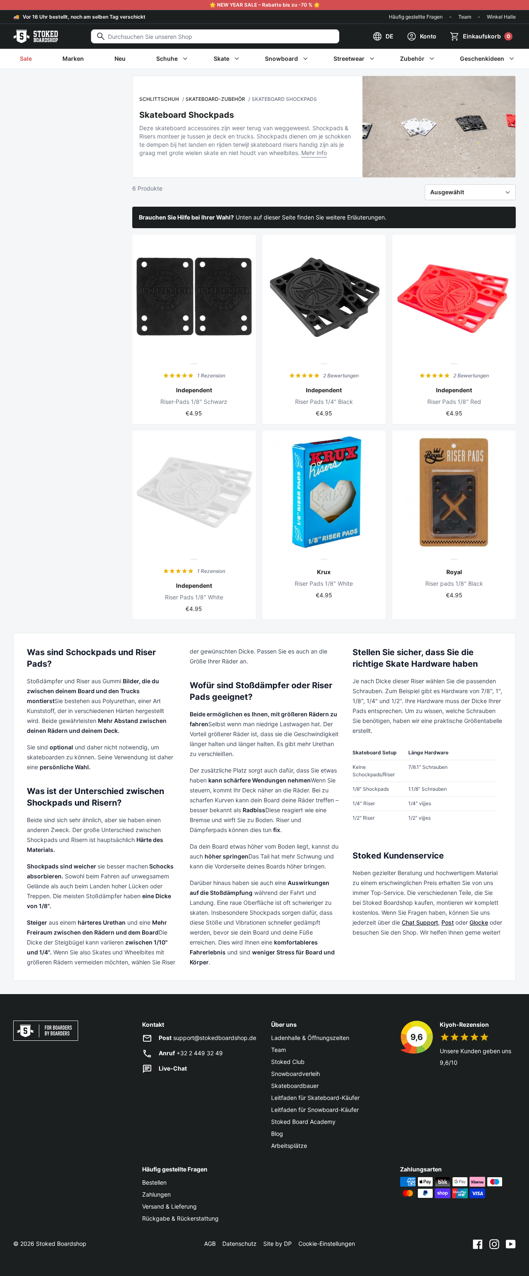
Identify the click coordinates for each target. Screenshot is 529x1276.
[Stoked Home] (35, 36)
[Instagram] (494, 1244)
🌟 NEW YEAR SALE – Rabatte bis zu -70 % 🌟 (265, 5)
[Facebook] (478, 1244)
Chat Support (420, 922)
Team (464, 17)
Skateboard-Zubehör (215, 99)
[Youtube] (511, 1244)
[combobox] (215, 36)
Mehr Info (314, 152)
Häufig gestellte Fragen (416, 17)
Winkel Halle (501, 17)
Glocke (478, 922)
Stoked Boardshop (61, 1243)
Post (447, 922)
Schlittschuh (159, 99)
